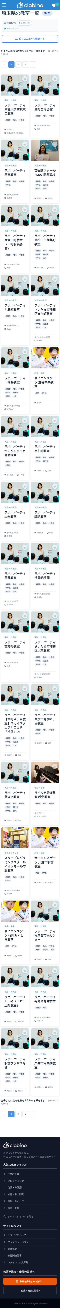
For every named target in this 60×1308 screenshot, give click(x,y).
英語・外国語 (10, 100)
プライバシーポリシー (19, 1241)
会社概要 (12, 1248)
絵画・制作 (13, 1207)
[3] (54, 5)
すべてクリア (12, 28)
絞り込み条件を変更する (32, 38)
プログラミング (11, 853)
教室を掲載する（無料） (31, 1281)
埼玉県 (25, 23)
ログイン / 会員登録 (17, 1262)
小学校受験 (13, 1173)
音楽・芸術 (39, 788)
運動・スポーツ (15, 1201)
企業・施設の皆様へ (30, 1290)
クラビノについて (16, 1235)
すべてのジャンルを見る (20, 1216)
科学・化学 (39, 373)
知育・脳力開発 (15, 1194)
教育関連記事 (14, 1255)
